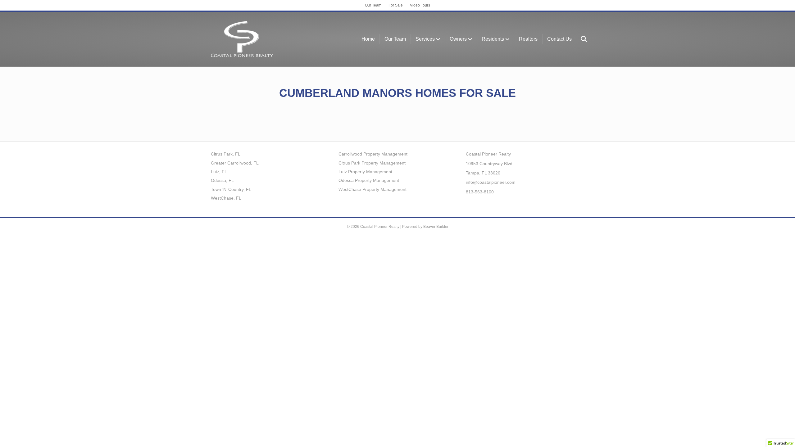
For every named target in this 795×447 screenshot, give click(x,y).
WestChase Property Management (372, 189)
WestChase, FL (226, 198)
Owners (458, 39)
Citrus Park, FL (225, 153)
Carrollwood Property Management (372, 153)
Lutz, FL (219, 171)
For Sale (395, 5)
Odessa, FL (222, 180)
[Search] (580, 39)
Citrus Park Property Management (372, 162)
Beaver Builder (435, 226)
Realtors (528, 39)
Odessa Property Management (368, 180)
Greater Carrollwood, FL (235, 162)
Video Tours (420, 5)
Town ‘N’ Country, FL (231, 189)
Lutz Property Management (365, 171)
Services (425, 39)
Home (368, 39)
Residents (493, 39)
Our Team (373, 5)
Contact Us (559, 39)
